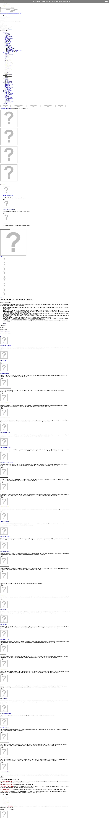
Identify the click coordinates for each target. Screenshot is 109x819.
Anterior (1, 256)
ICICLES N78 (2, 683)
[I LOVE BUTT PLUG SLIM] (4, 415)
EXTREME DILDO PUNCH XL (8, 195)
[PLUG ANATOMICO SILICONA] (4, 400)
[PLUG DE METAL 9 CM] (4, 504)
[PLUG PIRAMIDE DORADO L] (4, 549)
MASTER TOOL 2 (3, 360)
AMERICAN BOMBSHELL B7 (5, 521)
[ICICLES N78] (4, 681)
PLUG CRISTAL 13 (3, 624)
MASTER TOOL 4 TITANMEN (5, 345)
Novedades (2, 184)
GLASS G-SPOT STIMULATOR (5, 713)
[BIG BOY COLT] (4, 489)
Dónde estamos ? (6, 800)
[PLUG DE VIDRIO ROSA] (4, 578)
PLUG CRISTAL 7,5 (3, 609)
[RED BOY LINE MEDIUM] (4, 371)
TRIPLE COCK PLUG (4, 477)
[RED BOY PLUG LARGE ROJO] (4, 385)
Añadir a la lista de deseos (5, 331)
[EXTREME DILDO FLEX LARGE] (6, 220)
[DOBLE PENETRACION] (4, 754)
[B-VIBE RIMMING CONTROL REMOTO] (4, 261)
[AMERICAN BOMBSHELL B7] (4, 519)
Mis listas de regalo (6, 3)
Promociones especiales (7, 796)
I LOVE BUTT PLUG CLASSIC (5, 447)
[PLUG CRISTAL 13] (4, 622)
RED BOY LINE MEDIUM (4, 373)
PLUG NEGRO (2, 594)
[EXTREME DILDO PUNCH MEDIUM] (6, 207)
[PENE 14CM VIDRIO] (4, 696)
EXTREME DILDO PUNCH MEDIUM (9, 209)
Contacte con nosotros (7, 798)
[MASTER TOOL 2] (4, 358)
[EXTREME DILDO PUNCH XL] (6, 193)
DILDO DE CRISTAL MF (4, 727)
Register (4, 5)
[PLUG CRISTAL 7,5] (4, 607)
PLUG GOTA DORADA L (4, 566)
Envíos (4, 799)
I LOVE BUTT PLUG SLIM (4, 417)
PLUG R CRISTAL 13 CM (4, 639)
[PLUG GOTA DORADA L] (4, 563)
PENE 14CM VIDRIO (3, 698)
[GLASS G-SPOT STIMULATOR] (4, 711)
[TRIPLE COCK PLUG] (4, 474)
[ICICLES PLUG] (4, 651)
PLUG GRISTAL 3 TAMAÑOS (5, 536)
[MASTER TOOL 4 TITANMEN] (4, 343)
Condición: (2, 302)
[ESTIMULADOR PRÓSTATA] (4, 769)
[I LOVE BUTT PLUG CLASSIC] (4, 445)
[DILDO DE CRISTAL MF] (4, 725)
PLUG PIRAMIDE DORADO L (5, 551)
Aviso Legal (5, 804)
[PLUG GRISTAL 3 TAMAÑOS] (4, 534)
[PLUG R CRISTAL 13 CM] (4, 637)
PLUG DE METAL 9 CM (4, 506)
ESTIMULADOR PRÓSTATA (5, 771)
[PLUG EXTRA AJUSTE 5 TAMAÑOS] (4, 460)
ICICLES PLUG (3, 654)
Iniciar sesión (5, 4)
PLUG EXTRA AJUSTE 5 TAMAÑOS (6, 462)
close (107, 1)
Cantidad (2, 327)
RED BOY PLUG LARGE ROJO (5, 388)
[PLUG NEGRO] (4, 592)
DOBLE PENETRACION (4, 742)
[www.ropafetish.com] (11, 12)
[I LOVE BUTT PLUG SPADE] (4, 430)
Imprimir (4, 323)
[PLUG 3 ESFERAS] (4, 666)
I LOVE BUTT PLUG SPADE (5, 432)
